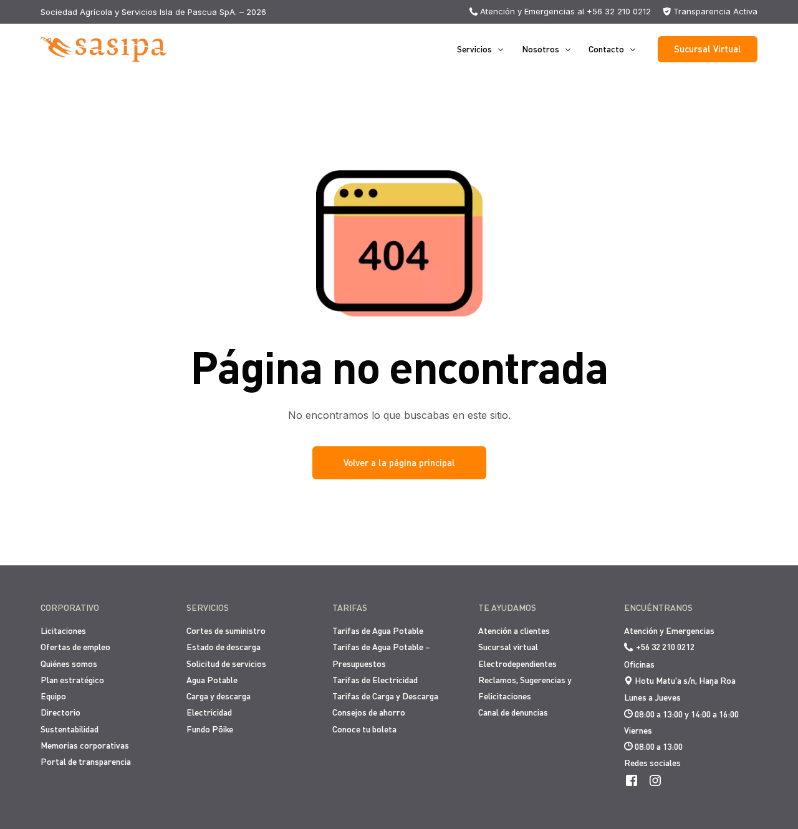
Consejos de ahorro (368, 712)
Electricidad (209, 712)
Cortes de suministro (226, 630)
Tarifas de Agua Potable (377, 630)
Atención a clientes (514, 630)
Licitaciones (63, 630)
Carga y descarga (218, 696)
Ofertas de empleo (75, 646)
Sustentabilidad (70, 729)
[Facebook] (631, 780)
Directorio (60, 712)
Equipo (53, 696)
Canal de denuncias (513, 712)
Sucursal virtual (508, 646)
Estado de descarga (223, 646)
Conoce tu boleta (364, 729)
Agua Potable (212, 679)
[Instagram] (655, 780)
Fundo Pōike (209, 729)
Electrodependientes (517, 663)
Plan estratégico (72, 679)
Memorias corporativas (85, 745)
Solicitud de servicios (226, 663)
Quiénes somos (69, 663)
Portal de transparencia (86, 761)
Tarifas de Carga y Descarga (385, 696)
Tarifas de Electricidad (375, 679)
